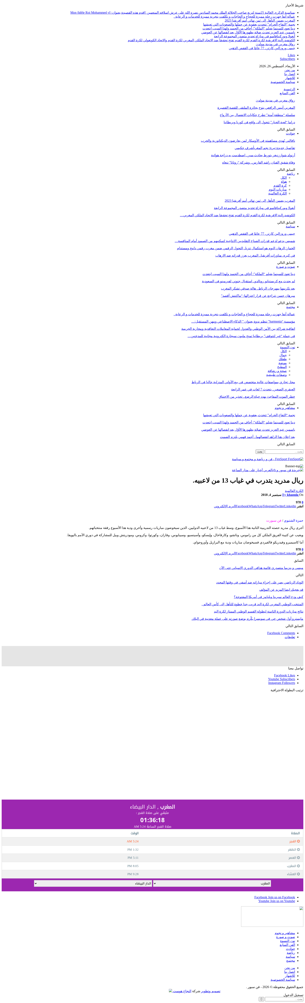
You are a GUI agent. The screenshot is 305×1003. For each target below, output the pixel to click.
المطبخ (282, 367)
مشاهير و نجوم (285, 408)
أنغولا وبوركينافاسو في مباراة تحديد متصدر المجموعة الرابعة (254, 36)
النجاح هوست (181, 991)
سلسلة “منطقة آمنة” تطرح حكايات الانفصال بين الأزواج (257, 115)
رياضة (291, 173)
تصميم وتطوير (210, 991)
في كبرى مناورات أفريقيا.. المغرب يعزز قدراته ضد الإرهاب (255, 255)
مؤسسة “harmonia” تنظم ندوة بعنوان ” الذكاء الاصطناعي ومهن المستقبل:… (243, 321)
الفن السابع (287, 93)
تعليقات (290, 637)
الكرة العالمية (277, 193)
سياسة (290, 226)
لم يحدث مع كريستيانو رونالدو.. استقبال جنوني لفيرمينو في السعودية (248, 281)
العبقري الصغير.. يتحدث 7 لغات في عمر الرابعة (263, 389)
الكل (284, 177)
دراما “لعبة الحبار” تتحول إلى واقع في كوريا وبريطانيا (259, 122)
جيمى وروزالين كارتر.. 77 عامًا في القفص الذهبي (262, 48)
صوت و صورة (285, 266)
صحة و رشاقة (277, 371)
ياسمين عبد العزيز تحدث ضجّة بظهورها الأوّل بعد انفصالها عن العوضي (248, 32)
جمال (283, 355)
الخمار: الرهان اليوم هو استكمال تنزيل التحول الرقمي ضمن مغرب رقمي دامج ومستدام (236, 248)
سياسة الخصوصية (283, 82)
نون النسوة (287, 347)
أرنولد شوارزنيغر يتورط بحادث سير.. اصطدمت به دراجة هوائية (253, 155)
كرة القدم (280, 185)
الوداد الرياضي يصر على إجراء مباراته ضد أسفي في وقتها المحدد (259, 582)
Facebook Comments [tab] (281, 633)
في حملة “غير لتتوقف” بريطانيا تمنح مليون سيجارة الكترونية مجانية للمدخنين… (241, 336)
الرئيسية (289, 89)
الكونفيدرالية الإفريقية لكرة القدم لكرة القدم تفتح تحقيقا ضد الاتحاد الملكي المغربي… (237, 215)
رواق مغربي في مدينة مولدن (275, 44)
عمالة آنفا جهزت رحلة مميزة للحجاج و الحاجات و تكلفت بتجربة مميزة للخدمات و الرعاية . (234, 16)
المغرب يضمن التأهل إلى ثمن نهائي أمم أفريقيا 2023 (260, 20)
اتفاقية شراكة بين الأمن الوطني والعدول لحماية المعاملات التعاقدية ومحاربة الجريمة (238, 328)
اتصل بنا (289, 74)
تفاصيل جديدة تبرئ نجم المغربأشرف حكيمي (265, 148)
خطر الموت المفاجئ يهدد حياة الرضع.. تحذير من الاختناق (257, 396)
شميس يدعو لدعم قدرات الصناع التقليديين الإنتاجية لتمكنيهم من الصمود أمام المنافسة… (235, 241)
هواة (284, 181)
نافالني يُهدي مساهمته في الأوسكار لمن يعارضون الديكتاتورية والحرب (248, 140)
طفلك (283, 359)
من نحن (289, 70)
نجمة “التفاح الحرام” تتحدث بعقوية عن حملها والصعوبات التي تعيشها (249, 24)
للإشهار (290, 78)
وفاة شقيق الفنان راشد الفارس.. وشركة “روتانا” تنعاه (258, 162)
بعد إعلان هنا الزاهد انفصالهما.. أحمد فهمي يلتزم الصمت (257, 437)
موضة (282, 363)
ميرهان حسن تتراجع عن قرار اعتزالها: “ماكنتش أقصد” (258, 295)
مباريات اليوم (278, 189)
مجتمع (290, 307)
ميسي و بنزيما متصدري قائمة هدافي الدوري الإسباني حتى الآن (261, 568)
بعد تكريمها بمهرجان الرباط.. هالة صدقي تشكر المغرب (258, 288)
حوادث (290, 133)
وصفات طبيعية (276, 375)
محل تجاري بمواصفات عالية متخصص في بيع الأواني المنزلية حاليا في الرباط (243, 382)
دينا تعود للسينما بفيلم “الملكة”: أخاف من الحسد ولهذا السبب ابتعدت (249, 28)
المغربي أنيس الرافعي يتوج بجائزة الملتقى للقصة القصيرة (256, 107)
